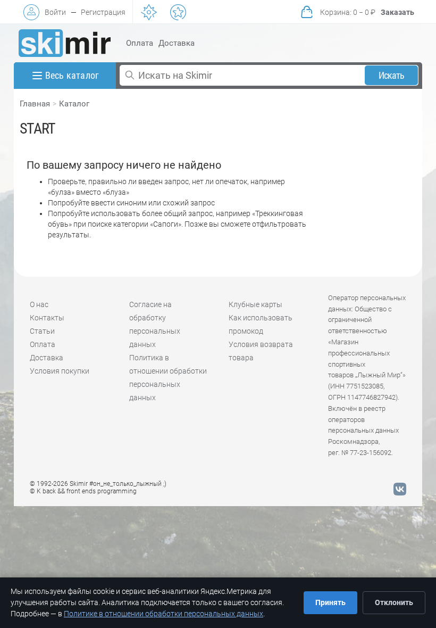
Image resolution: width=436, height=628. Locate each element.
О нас (39, 304)
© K (83, 491)
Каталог (74, 104)
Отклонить (394, 602)
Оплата (139, 43)
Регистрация (103, 12)
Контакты (47, 317)
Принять (330, 602)
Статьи (42, 331)
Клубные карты (255, 304)
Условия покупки (59, 371)
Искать (392, 75)
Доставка (176, 43)
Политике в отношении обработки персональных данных (163, 613)
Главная (35, 104)
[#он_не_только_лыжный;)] (65, 43)
